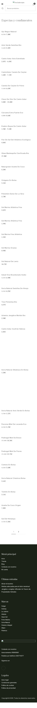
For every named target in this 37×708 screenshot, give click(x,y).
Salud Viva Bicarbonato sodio (13, 275)
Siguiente (23, 531)
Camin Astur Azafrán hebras (13, 329)
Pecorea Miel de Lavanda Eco (13, 424)
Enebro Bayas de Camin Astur (13, 126)
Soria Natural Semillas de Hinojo (14, 288)
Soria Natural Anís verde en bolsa (15, 411)
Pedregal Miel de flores (11, 451)
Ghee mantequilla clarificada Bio (15, 153)
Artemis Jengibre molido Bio (13, 315)
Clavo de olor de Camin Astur (14, 99)
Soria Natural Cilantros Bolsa (13, 478)
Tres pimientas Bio (9, 302)
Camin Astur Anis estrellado (13, 59)
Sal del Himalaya (8, 519)
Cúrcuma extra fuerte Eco (12, 113)
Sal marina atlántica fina (11, 221)
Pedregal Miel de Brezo (11, 438)
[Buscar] (2, 8)
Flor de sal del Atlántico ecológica (16, 140)
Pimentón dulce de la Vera (12, 194)
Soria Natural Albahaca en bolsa (14, 370)
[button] (33, 4)
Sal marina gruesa (9, 248)
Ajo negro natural (9, 32)
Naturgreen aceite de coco (13, 167)
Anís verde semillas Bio (11, 45)
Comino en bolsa (8, 465)
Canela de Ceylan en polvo (12, 86)
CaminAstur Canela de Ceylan (14, 72)
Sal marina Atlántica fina (11, 207)
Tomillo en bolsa (8, 492)
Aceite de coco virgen (11, 505)
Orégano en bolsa (8, 180)
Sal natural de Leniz (9, 261)
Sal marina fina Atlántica (11, 234)
